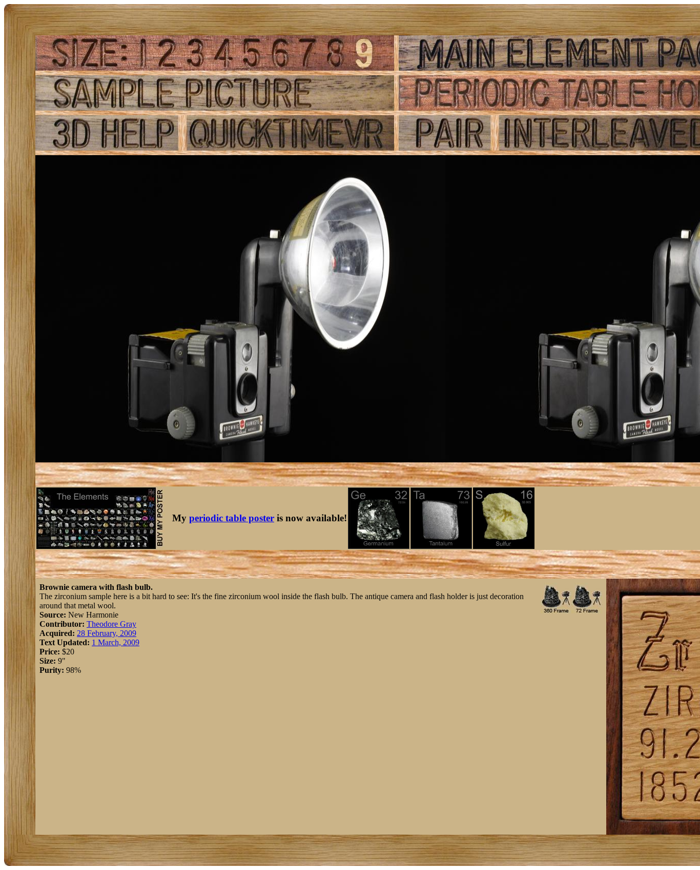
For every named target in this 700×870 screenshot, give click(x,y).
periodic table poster (231, 518)
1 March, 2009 (115, 642)
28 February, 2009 (106, 633)
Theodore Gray (111, 624)
